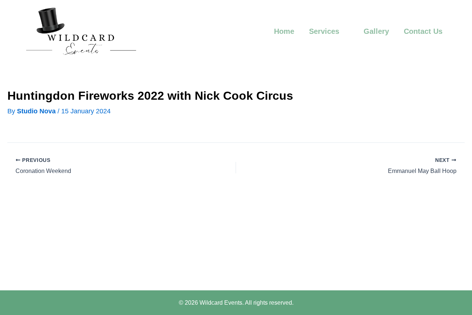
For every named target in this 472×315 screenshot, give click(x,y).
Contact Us (423, 31)
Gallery (376, 31)
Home (284, 31)
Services (324, 31)
